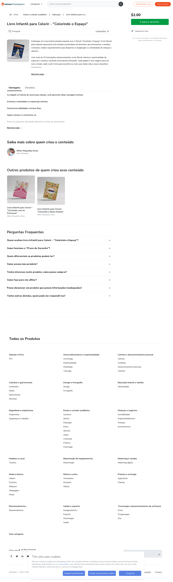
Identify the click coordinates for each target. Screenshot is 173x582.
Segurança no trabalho (19, 418)
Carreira (121, 358)
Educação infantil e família (130, 382)
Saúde (66, 522)
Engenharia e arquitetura (21, 410)
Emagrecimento (70, 510)
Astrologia (68, 358)
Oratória (121, 371)
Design (66, 386)
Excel (120, 510)
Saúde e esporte (71, 506)
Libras (66, 434)
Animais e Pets (16, 354)
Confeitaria (13, 386)
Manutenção (68, 462)
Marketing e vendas (127, 458)
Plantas (121, 482)
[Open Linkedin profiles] (22, 556)
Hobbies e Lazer (17, 458)
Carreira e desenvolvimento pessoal (135, 354)
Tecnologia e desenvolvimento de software (139, 506)
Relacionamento (16, 510)
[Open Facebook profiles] (11, 556)
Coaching (122, 362)
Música (66, 486)
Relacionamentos (17, 506)
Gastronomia (14, 394)
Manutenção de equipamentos (78, 458)
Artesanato (68, 478)
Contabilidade (124, 414)
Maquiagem (14, 490)
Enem (65, 426)
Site (119, 518)
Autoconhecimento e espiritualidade (81, 354)
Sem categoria (16, 534)
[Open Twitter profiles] (17, 556)
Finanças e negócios (127, 410)
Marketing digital (125, 462)
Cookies (158, 572)
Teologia (67, 371)
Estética (12, 482)
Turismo (12, 462)
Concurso (67, 414)
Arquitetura (14, 414)
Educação (67, 422)
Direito (66, 418)
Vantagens (14, 87)
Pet (10, 358)
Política (66, 443)
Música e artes (70, 474)
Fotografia (68, 390)
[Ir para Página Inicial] (14, 4)
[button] (57, 240)
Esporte (67, 514)
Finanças (121, 422)
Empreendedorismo (126, 418)
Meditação (68, 366)
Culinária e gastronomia (20, 382)
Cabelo (12, 478)
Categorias (35, 4)
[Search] (121, 4)
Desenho (67, 482)
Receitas (13, 398)
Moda (11, 494)
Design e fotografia (72, 382)
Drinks (12, 390)
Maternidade (123, 386)
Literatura (67, 438)
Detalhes (30, 87)
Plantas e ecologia (127, 474)
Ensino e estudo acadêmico (76, 410)
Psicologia (67, 447)
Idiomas (66, 430)
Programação (123, 514)
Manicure (13, 486)
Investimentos (124, 426)
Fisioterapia (68, 518)
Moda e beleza (16, 474)
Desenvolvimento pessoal (129, 366)
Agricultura (123, 478)
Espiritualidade (69, 362)
